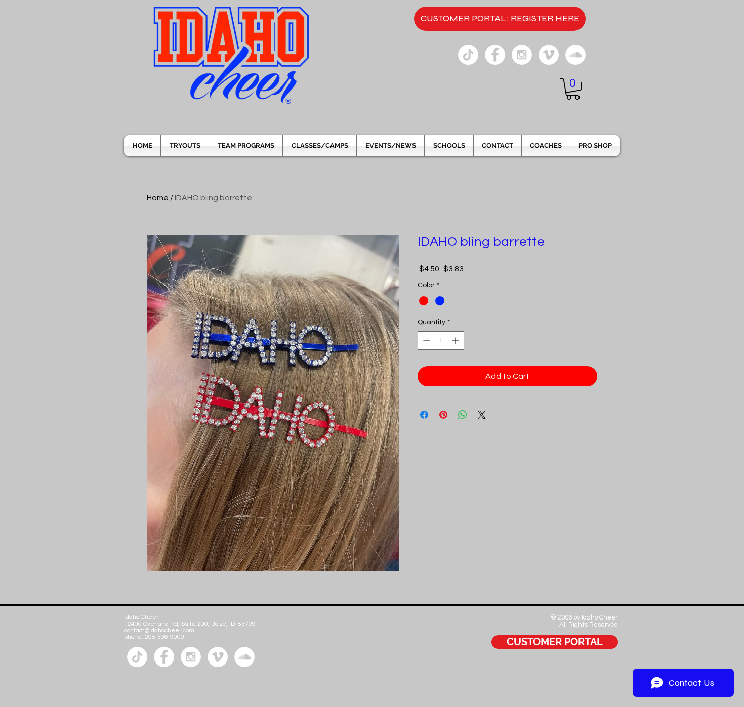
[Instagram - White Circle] (522, 55)
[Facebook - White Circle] (495, 55)
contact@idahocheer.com (159, 630)
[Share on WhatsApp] (463, 415)
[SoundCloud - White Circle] (575, 55)
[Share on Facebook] (424, 415)
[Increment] (456, 340)
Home (158, 198)
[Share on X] (482, 415)
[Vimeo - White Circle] (549, 55)
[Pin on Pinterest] (443, 415)
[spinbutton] (441, 340)
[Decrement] (425, 340)
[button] (573, 89)
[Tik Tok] (468, 55)
